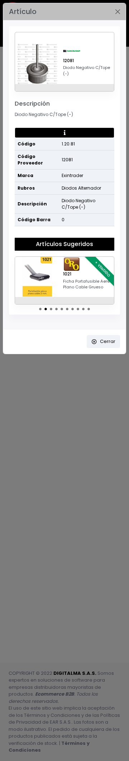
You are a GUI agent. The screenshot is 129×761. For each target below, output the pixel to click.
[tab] (64, 132)
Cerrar (107, 341)
